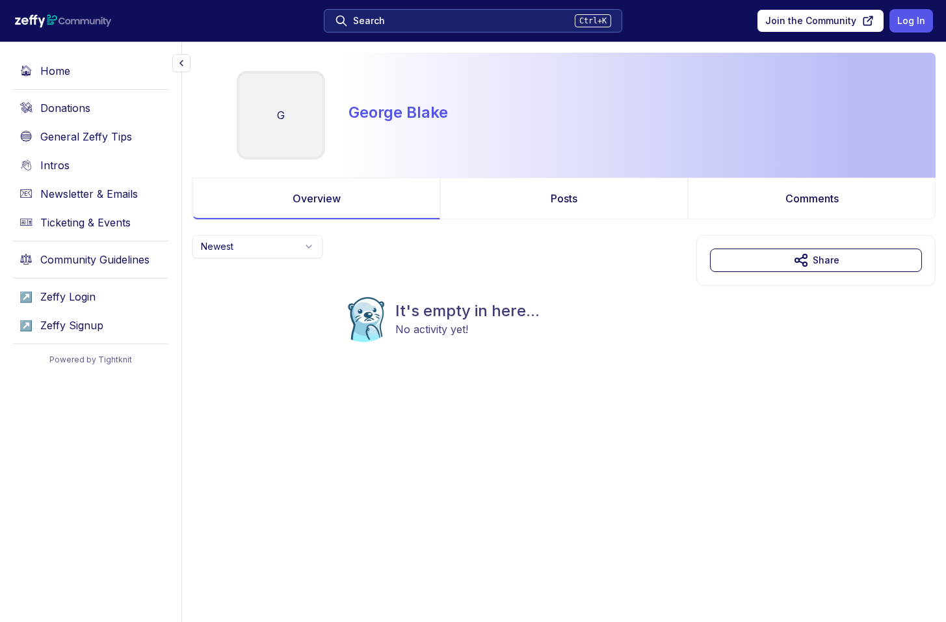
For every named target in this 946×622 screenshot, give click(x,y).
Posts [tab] (564, 198)
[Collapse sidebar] (181, 63)
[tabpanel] (564, 315)
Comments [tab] (812, 198)
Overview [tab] (317, 198)
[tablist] (564, 198)
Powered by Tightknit (90, 359)
